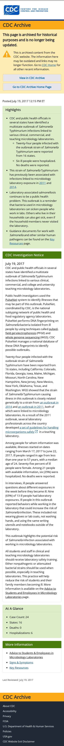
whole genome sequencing (22, 337)
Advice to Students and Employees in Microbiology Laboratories (31, 593)
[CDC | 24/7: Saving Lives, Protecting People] (26, 10)
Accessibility (9, 711)
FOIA (5, 721)
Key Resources (19, 668)
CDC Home (49, 65)
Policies (7, 731)
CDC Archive (17, 25)
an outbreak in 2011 (31, 407)
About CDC (9, 706)
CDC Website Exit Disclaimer (19, 741)
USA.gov (7, 736)
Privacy (7, 716)
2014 (13, 187)
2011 (42, 183)
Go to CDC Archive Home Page (32, 87)
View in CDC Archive (32, 78)
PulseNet (11, 300)
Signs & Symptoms (21, 662)
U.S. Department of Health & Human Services (28, 726)
